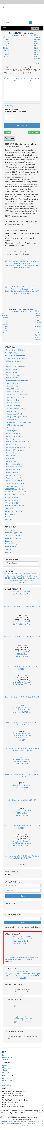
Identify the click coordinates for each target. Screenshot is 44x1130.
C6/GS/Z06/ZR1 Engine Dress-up (18, 394)
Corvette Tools (11, 444)
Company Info (10, 530)
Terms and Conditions (13, 535)
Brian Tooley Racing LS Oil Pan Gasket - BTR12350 (22, 697)
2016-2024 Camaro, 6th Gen (14, 489)
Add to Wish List (33, 132)
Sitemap (8, 549)
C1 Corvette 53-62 (11, 503)
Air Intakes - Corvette (13, 361)
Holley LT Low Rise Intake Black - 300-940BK (22, 800)
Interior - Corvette (12, 458)
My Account (6, 1078)
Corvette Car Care (12, 372)
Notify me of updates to (23, 976)
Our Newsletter (10, 547)
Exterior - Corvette (12, 453)
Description (9, 138)
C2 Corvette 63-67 (11, 500)
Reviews (7, 132)
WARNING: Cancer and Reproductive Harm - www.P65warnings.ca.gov (22, 1121)
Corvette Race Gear (13, 439)
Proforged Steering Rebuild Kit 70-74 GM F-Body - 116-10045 (22, 775)
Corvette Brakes (12, 369)
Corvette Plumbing (13, 405)
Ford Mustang (10, 514)
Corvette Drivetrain (12, 378)
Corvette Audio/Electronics (15, 367)
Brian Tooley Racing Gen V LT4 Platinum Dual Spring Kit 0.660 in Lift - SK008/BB (22, 857)
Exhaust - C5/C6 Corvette (15, 450)
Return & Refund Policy (13, 538)
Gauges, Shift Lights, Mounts (17, 417)
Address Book (7, 1085)
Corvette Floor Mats (13, 433)
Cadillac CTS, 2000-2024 (13, 511)
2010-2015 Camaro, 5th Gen (14, 486)
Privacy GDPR (10, 541)
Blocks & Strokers (13, 386)
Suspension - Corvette (14, 478)
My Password (7, 1081)
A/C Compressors (13, 383)
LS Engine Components (15, 425)
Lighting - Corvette (12, 461)
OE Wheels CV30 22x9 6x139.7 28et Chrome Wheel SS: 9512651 (22, 668)
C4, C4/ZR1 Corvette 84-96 (14, 495)
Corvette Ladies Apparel (14, 436)
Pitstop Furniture (12, 472)
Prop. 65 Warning (11, 544)
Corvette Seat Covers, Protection (17, 442)
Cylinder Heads (12, 411)
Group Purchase (11, 456)
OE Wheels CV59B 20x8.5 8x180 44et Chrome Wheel (22, 637)
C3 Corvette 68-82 (11, 497)
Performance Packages (14, 467)
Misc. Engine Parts (13, 428)
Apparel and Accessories (14, 364)
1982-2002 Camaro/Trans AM (15, 492)
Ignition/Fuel (11, 419)
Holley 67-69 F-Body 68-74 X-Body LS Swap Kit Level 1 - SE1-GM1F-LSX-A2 (22, 724)
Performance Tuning (13, 469)
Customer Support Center (14, 533)
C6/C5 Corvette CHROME (15, 392)
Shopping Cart (7, 1068)
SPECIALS (8, 520)
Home (4, 1055)
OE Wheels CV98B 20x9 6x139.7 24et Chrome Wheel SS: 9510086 (22, 827)
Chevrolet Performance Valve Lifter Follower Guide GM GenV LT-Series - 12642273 (22, 750)
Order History (6, 1083)
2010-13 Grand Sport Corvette (16, 358)
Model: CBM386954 (12, 110)
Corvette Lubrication (14, 403)
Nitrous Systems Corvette (15, 464)
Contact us (6, 1072)
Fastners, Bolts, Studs (15, 414)
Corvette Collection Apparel (14, 506)
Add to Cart (22, 125)
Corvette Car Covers (13, 375)
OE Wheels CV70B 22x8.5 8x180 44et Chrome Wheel (22, 607)
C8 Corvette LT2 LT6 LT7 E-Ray (15, 350)
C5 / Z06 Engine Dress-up (16, 389)
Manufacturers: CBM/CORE (16, 112)
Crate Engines (12, 431)
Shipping (5, 1059)
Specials (5, 1066)
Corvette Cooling (13, 400)
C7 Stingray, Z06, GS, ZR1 (13, 353)
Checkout (5, 1070)
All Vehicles (9, 508)
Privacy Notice (7, 1057)
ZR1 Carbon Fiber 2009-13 (15, 483)
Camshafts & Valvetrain (15, 397)
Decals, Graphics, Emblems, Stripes (18, 447)
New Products (10, 517)
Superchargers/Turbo (13, 475)
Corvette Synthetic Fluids (16, 408)
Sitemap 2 (8, 552)
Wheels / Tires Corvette (14, 481)
